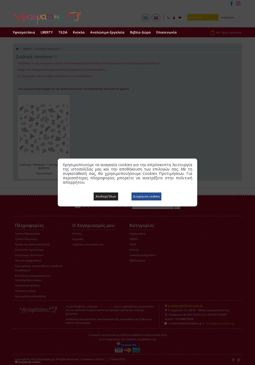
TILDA (62, 32)
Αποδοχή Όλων (106, 196)
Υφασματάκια (24, 32)
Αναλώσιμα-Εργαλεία (107, 32)
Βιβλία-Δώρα (140, 32)
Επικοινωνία (166, 32)
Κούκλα (79, 32)
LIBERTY (47, 32)
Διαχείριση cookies (146, 196)
